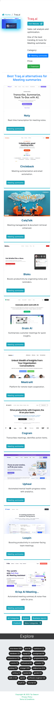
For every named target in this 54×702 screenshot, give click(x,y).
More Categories (32, 623)
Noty (27, 115)
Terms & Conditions (27, 699)
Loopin (27, 537)
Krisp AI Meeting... (27, 591)
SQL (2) (22, 678)
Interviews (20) (16, 649)
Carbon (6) (27, 658)
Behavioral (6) (26, 663)
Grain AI (27, 328)
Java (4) (28, 649)
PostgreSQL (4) (38, 653)
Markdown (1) (39, 649)
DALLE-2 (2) (13, 678)
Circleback (27, 166)
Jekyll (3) (21, 683)
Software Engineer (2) (36, 678)
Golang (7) (13, 668)
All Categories (13, 618)
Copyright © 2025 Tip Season (27, 694)
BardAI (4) (27, 673)
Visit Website (34, 24)
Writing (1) (16, 673)
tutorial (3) (32, 683)
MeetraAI (27, 382)
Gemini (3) (38, 673)
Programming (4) (40, 658)
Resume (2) (39, 663)
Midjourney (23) (39, 668)
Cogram (27, 433)
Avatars (26, 618)
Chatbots (17, 623)
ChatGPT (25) (25, 668)
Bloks (27, 274)
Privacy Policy (27, 697)
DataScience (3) (13, 658)
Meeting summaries (15, 129)
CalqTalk (27, 220)
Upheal (27, 484)
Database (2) (15, 653)
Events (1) (14, 663)
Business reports (39, 618)
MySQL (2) (26, 653)
